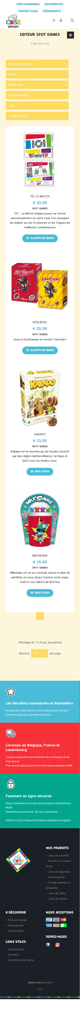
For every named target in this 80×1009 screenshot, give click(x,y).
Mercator (47, 982)
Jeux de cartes (57, 898)
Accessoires (56, 877)
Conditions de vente (21, 960)
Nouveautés (16, 925)
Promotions (15, 931)
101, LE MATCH (40, 196)
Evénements (16, 949)
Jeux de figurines (59, 871)
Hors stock (41, 471)
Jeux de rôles (56, 893)
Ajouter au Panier (42, 238)
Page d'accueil (40, 43)
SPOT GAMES (40, 208)
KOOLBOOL (40, 322)
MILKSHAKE (40, 555)
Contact (13, 954)
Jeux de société (58, 855)
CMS (40, 989)
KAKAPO (40, 434)
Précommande (17, 920)
